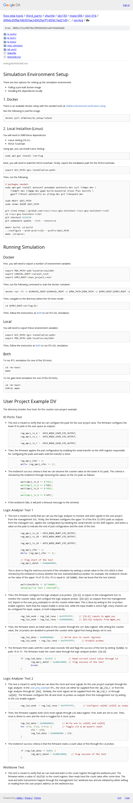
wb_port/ (12, 49)
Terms (37, 797)
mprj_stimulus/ (15, 45)
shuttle (50, 16)
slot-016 (90, 16)
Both (39, 312)
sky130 (62, 16)
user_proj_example (40, 687)
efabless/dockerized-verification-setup (86, 105)
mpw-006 (76, 16)
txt (119, 797)
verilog (78, 20)
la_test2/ (11, 41)
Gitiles (19, 797)
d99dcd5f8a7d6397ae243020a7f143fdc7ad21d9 (35, 20)
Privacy (28, 797)
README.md (14, 56)
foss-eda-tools (13, 16)
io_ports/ (12, 34)
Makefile (11, 53)
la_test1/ (11, 37)
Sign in (126, 5)
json (127, 797)
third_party (34, 16)
